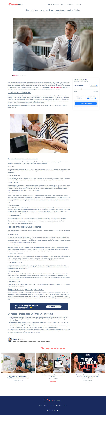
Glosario (78, 4)
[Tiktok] (47, 410)
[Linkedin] (55, 410)
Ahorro (50, 4)
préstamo (37, 96)
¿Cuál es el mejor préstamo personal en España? (53, 375)
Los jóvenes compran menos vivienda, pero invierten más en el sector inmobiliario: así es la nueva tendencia (18, 376)
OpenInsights (70, 4)
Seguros (63, 4)
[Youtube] (57, 410)
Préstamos (56, 4)
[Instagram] (49, 410)
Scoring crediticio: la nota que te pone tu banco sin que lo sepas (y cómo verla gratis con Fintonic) (88, 376)
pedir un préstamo (56, 87)
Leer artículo (18, 382)
